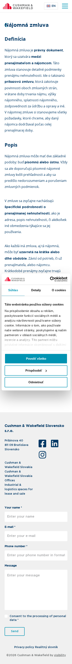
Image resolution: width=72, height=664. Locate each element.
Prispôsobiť (33, 370)
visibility (60, 655)
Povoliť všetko (36, 358)
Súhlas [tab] (13, 290)
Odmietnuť (36, 382)
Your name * (13, 508)
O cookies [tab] (59, 290)
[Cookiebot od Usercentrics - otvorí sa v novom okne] (50, 279)
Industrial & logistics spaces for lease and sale (19, 489)
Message (11, 566)
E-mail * (10, 527)
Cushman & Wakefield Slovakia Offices (18, 476)
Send (14, 631)
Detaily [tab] (36, 290)
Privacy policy (24, 647)
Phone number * (16, 546)
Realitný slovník (46, 647)
